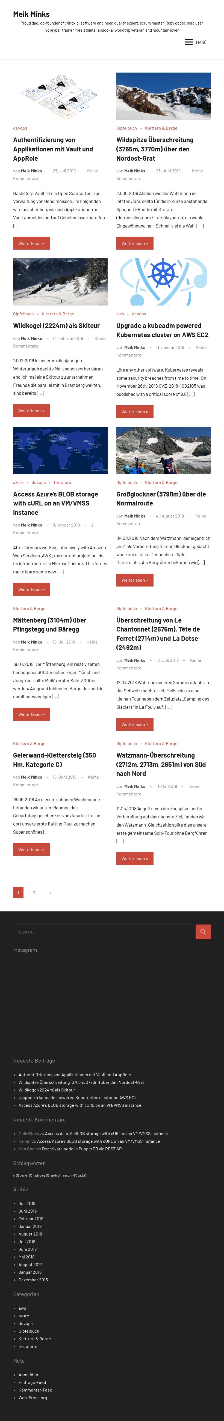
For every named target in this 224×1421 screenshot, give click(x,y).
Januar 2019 (30, 1226)
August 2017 (30, 1264)
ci (16, 1175)
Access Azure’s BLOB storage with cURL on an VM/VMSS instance (55, 503)
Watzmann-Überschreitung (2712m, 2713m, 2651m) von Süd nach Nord (161, 764)
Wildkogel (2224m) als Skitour (56, 325)
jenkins (56, 1175)
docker (26, 1175)
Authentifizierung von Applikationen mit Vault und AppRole (53, 149)
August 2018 (30, 1233)
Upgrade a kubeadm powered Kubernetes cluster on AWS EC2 (78, 1097)
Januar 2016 (30, 1272)
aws (120, 313)
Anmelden (28, 1374)
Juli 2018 (27, 1241)
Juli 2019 (27, 1203)
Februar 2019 (31, 1218)
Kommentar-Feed (35, 1389)
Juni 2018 (28, 1249)
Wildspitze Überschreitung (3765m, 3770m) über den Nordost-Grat (154, 149)
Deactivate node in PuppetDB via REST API (82, 1148)
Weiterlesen (30, 243)
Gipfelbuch (126, 127)
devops (20, 127)
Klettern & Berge (161, 127)
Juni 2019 (28, 1210)
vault (82, 1175)
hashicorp (41, 1175)
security (70, 1175)
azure (18, 482)
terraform (63, 482)
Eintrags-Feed (32, 1382)
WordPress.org (33, 1397)
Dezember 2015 (33, 1279)
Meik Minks (31, 14)
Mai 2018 (26, 1256)
